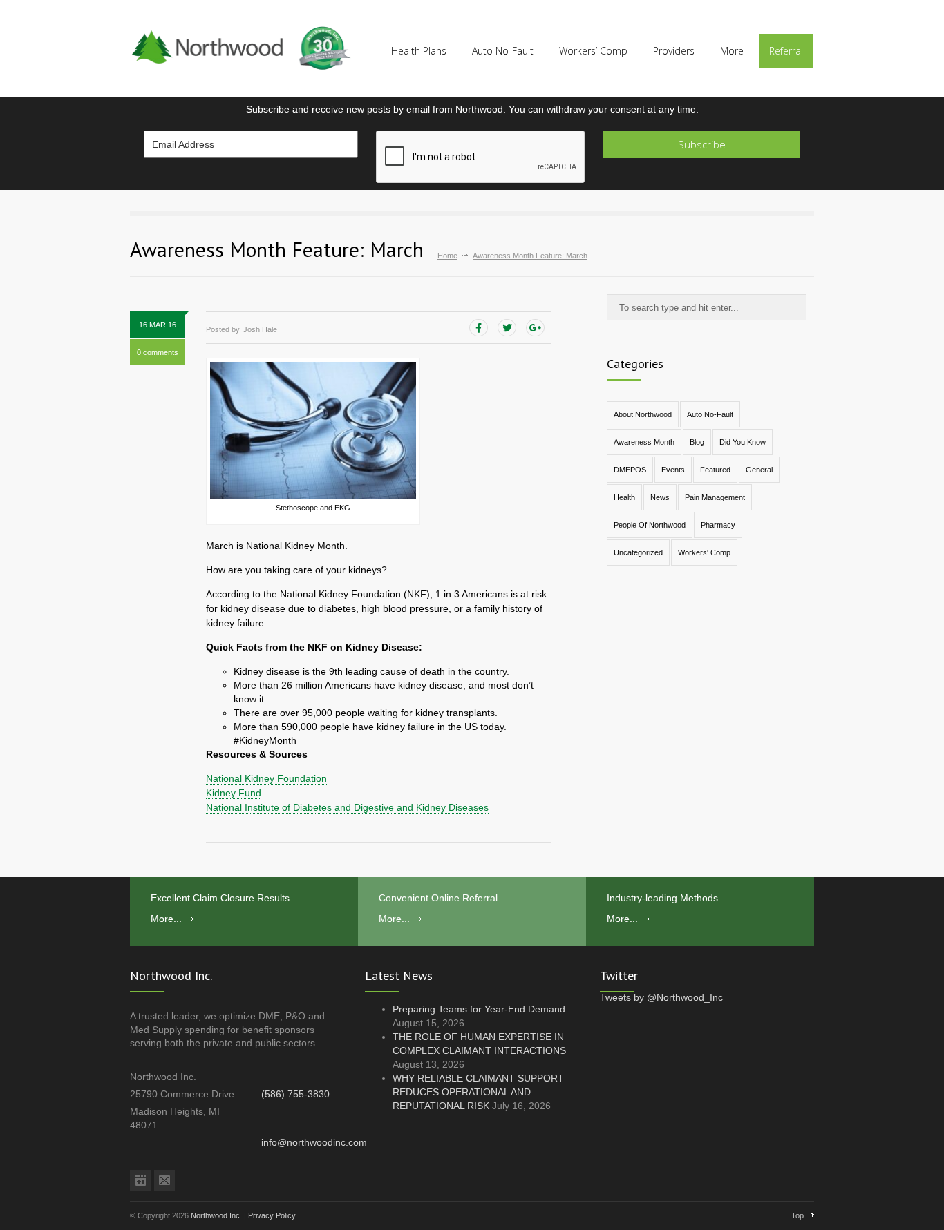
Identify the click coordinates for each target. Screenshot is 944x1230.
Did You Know (742, 442)
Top (797, 1215)
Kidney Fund (233, 792)
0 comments (157, 352)
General (759, 469)
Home (447, 255)
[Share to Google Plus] (535, 328)
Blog (697, 442)
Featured (715, 469)
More (732, 50)
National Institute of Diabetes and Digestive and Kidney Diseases (347, 807)
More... (166, 918)
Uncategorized (638, 552)
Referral (786, 50)
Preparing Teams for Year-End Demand (479, 1009)
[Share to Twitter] (507, 328)
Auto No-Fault (503, 50)
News (660, 497)
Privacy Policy (272, 1215)
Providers (674, 50)
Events (673, 469)
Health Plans (418, 50)
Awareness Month (644, 442)
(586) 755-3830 (295, 1093)
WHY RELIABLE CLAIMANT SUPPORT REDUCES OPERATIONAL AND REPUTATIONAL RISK (478, 1092)
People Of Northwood (650, 525)
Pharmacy (718, 525)
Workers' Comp (704, 552)
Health (624, 497)
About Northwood (643, 414)
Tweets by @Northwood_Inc (661, 997)
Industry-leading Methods (662, 897)
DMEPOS (630, 469)
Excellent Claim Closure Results (220, 897)
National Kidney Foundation (266, 778)
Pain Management (715, 497)
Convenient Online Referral (438, 897)
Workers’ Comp (593, 50)
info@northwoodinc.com (314, 1142)
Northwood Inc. (216, 1215)
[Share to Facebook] (478, 328)
